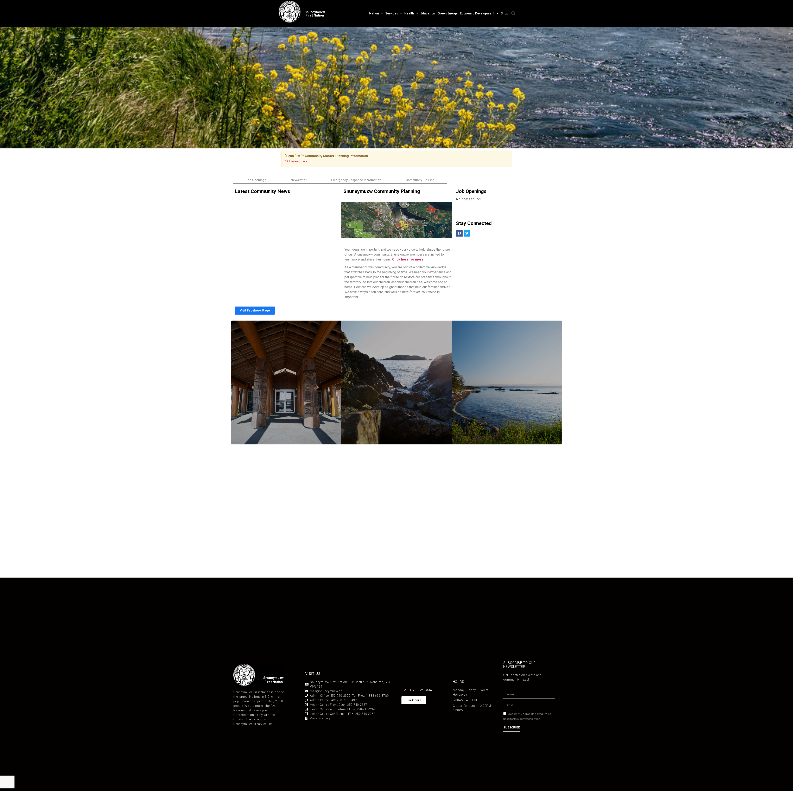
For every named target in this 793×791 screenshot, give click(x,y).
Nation (374, 13)
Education (427, 13)
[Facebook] (459, 233)
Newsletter (299, 180)
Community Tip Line (420, 180)
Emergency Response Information (356, 180)
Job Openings (256, 180)
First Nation (274, 682)
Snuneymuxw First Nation (315, 13)
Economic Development (477, 13)
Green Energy (447, 13)
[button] (513, 13)
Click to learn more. (296, 161)
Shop (504, 13)
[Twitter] (467, 233)
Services (391, 13)
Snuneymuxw (273, 678)
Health (409, 13)
